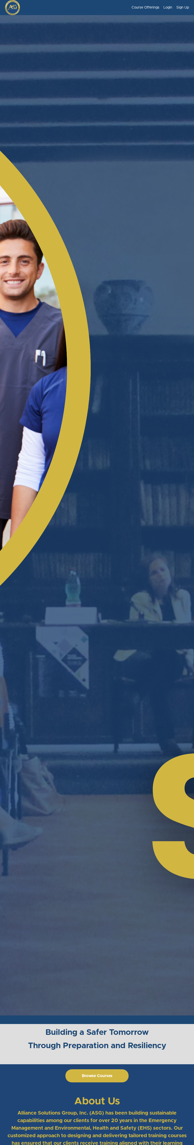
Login (167, 7)
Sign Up (182, 7)
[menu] (158, 7)
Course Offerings (145, 7)
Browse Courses (97, 1076)
